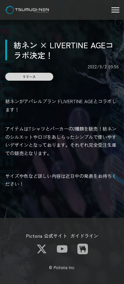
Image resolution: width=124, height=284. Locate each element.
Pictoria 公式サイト (46, 236)
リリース (29, 76)
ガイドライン (84, 236)
